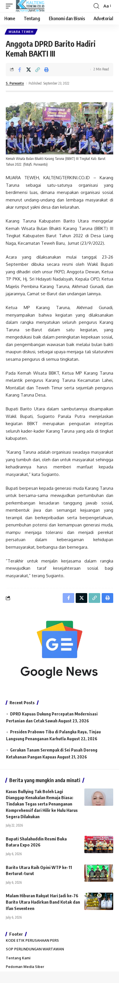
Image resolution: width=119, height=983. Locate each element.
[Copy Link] (38, 69)
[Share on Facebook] (20, 69)
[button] (11, 6)
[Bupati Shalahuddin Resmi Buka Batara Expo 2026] (98, 844)
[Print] (46, 69)
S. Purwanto (15, 83)
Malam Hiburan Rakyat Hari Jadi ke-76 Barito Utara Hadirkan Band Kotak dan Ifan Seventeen (43, 902)
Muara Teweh (21, 31)
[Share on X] (29, 69)
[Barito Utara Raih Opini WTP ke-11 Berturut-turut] (98, 873)
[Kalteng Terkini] (30, 6)
